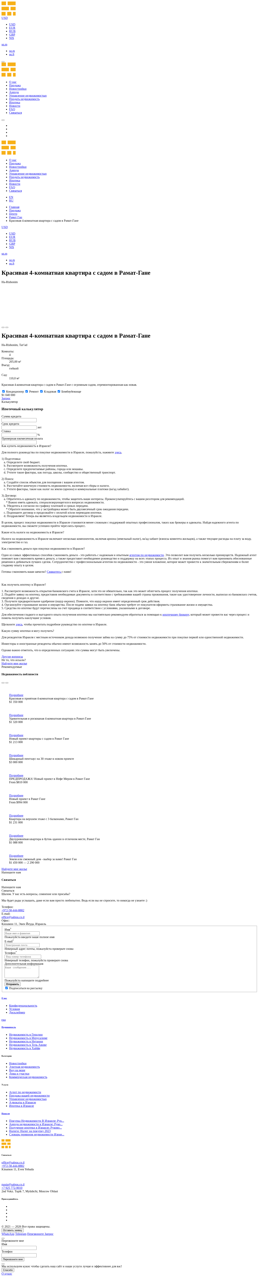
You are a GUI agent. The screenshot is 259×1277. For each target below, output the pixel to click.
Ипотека (14, 102)
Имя (8, 929)
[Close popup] (3, 1238)
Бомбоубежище (71, 391)
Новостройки (18, 88)
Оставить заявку (12, 1230)
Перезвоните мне (13, 1259)
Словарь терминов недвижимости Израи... (36, 1134)
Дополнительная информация (24, 963)
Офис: (5, 920)
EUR (12, 27)
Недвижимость (9, 1027)
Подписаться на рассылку (25, 988)
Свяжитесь (54, 571)
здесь (118, 452)
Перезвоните (36, 1234)
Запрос (6, 398)
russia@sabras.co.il (13, 1184)
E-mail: (6, 913)
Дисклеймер (17, 1012)
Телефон (11, 953)
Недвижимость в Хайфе (24, 1048)
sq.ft (11, 54)
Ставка (6, 431)
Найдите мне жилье (14, 663)
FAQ (12, 109)
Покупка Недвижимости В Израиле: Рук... (36, 1120)
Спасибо (8, 1270)
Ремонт (34, 391)
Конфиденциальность (23, 1005)
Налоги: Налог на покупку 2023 (30, 1131)
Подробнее (16, 695)
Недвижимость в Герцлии (26, 1034)
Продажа (15, 85)
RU (11, 200)
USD (12, 24)
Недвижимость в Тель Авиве (28, 1044)
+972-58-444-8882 (13, 910)
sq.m (12, 50)
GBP (12, 34)
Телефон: (7, 906)
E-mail (9, 941)
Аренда (14, 92)
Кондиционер (15, 391)
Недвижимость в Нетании (26, 1041)
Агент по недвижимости (25, 1092)
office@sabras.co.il (13, 917)
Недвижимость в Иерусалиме (28, 1038)
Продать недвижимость (24, 99)
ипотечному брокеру (175, 614)
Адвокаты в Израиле (22, 1102)
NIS (11, 38)
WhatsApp (8, 1234)
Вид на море (17, 1070)
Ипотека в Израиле (21, 1105)
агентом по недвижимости (146, 555)
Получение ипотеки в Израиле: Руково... (35, 1127)
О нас (12, 82)
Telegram (20, 1234)
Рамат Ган (15, 217)
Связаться (15, 112)
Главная (14, 207)
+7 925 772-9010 (12, 1187)
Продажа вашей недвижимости (29, 1095)
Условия (14, 1009)
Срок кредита (10, 423)
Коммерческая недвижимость (28, 1077)
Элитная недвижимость (24, 1066)
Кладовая (50, 391)
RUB (12, 31)
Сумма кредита (11, 416)
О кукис (7, 1273)
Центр (13, 213)
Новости (14, 105)
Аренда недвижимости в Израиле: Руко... (36, 1124)
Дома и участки (19, 1073)
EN (11, 197)
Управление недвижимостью (28, 95)
